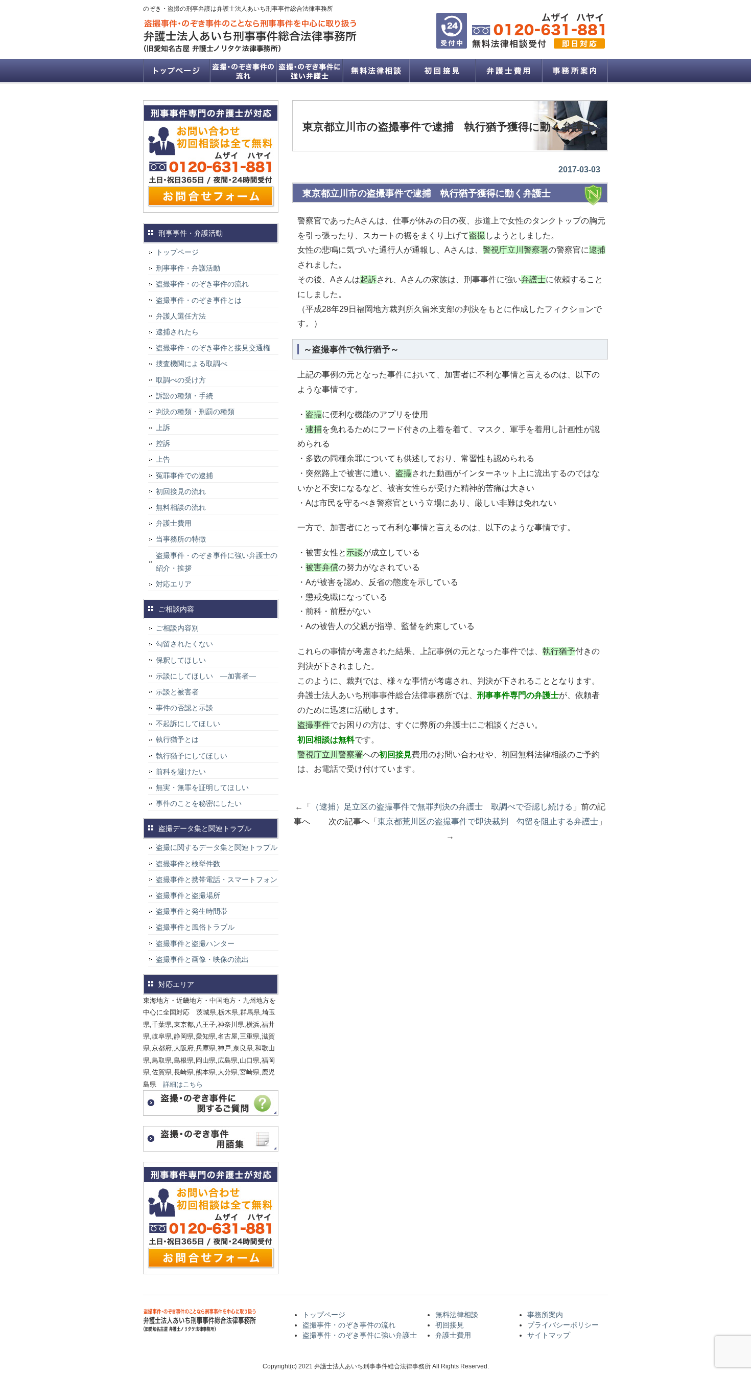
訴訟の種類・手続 (184, 396)
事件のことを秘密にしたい (199, 803)
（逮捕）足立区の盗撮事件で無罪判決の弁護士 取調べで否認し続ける (442, 806)
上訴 (163, 427)
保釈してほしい (181, 660)
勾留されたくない (184, 644)
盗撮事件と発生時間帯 (191, 911)
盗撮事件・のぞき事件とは (202, 300)
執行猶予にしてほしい (191, 756)
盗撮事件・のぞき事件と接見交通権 (213, 348)
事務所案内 (575, 70)
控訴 (163, 443)
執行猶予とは (177, 739)
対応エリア (174, 584)
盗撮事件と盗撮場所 (188, 895)
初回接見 (442, 70)
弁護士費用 (508, 70)
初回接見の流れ (181, 491)
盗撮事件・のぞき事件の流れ (242, 70)
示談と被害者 (177, 692)
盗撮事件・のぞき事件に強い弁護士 (309, 70)
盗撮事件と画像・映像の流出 (202, 959)
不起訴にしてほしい (188, 723)
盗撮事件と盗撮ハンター (195, 943)
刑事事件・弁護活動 (188, 268)
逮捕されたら (177, 332)
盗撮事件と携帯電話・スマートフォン (216, 879)
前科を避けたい (181, 772)
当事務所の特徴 (181, 539)
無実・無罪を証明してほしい (202, 787)
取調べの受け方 (181, 380)
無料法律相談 (375, 70)
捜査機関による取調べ (191, 363)
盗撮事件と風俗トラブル (195, 927)
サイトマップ (548, 1335)
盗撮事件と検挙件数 (188, 864)
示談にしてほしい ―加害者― (206, 676)
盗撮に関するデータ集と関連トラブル (216, 847)
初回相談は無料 (326, 739)
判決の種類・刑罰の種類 (195, 412)
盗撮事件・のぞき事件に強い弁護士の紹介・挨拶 (216, 561)
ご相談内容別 (177, 628)
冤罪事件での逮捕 (184, 475)
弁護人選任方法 (181, 316)
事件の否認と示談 (184, 708)
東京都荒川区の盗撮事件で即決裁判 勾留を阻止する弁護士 (488, 821)
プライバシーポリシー (563, 1325)
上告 (163, 459)
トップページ (176, 70)
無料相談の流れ (181, 507)
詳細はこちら (183, 1084)
